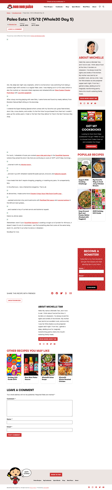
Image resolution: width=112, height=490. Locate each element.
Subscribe (91, 287)
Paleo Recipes (48, 7)
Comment (11, 399)
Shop (63, 480)
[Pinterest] (40, 344)
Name (9, 419)
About (94, 7)
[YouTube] (54, 344)
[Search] (103, 6)
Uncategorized (16, 13)
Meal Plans (86, 7)
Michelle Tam (13, 24)
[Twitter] (51, 344)
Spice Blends (76, 7)
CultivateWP (46, 487)
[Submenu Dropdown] (53, 6)
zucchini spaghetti (24, 93)
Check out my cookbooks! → (56, 1)
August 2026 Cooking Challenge (84, 182)
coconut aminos (63, 200)
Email (9, 427)
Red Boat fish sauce (47, 200)
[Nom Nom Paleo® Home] (20, 7)
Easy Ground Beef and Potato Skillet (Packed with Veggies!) (84, 215)
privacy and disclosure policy (38, 35)
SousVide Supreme (62, 155)
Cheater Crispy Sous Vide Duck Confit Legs (45, 193)
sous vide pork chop (43, 155)
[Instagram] (44, 344)
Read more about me (88, 98)
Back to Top (56, 474)
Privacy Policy (33, 487)
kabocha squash (60, 174)
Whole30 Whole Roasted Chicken (65, 379)
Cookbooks (59, 7)
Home (8, 13)
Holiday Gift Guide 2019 (12, 378)
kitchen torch (26, 164)
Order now (91, 146)
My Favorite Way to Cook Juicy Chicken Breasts (98, 183)
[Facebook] (47, 344)
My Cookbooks (47, 480)
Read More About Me (48, 339)
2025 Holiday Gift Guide (98, 212)
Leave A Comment (15, 29)
